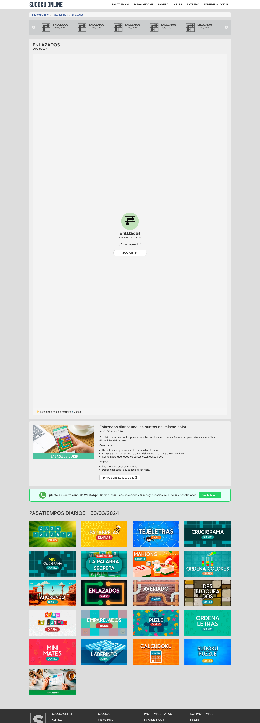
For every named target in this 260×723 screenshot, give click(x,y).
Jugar (127, 253)
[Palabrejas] (104, 533)
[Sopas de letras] (52, 622)
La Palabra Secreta (154, 719)
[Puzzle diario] (156, 622)
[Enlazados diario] (104, 592)
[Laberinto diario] (104, 651)
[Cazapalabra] (52, 533)
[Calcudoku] (156, 651)
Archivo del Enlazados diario (118, 477)
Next (226, 27)
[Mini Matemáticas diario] (52, 651)
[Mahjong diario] (156, 563)
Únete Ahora (209, 495)
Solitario (194, 719)
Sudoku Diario (105, 719)
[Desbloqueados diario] (207, 592)
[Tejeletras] (156, 533)
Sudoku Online (46, 4)
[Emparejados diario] (104, 622)
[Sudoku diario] (52, 681)
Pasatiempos (60, 14)
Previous (33, 27)
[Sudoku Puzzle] (207, 651)
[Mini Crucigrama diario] (52, 563)
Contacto (57, 719)
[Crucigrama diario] (207, 533)
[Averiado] (156, 592)
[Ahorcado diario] (52, 592)
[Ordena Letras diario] (207, 622)
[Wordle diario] (104, 563)
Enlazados (77, 14)
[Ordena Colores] (207, 563)
